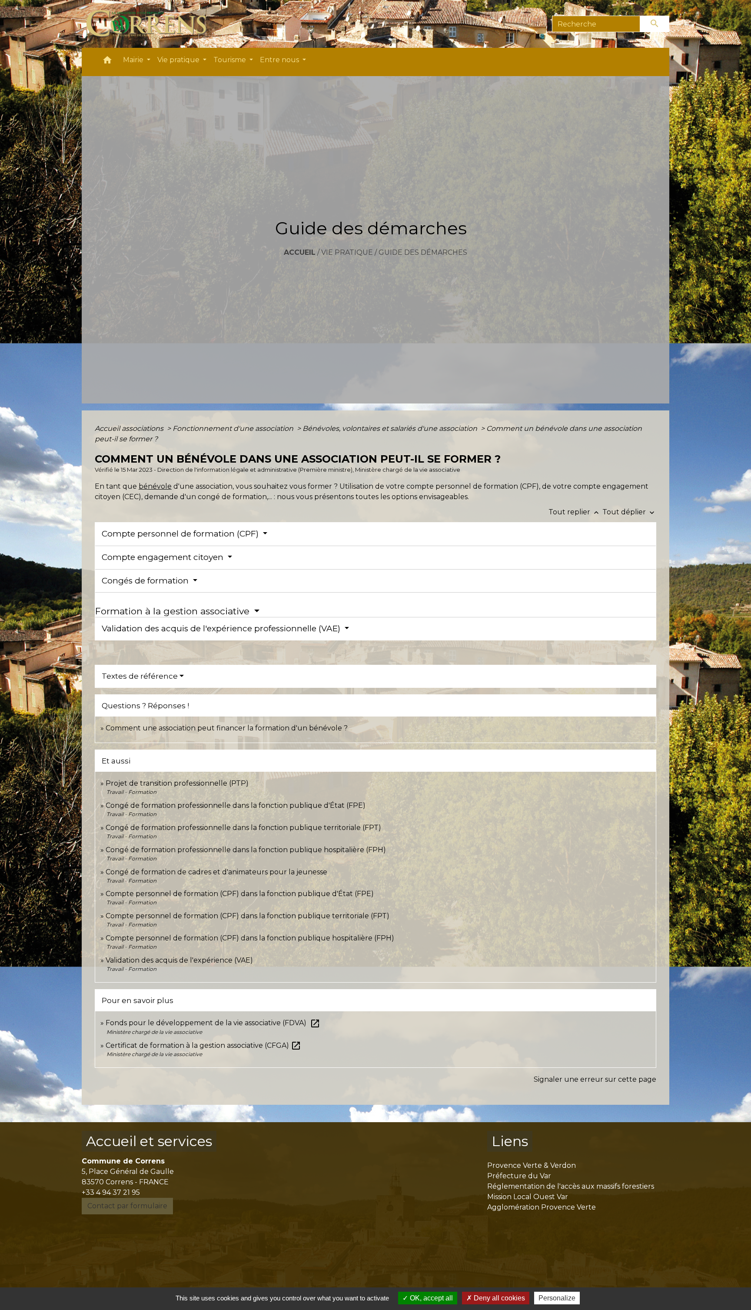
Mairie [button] (134, 60)
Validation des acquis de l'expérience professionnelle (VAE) (222, 628)
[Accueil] (151, 23)
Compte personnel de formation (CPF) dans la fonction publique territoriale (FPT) (247, 916)
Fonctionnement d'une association (234, 428)
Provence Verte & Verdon (531, 1165)
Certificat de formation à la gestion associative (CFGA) (203, 1045)
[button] (107, 62)
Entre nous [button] (280, 60)
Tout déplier (629, 512)
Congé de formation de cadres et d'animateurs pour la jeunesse (216, 872)
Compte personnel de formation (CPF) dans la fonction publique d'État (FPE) (240, 894)
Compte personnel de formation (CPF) (181, 534)
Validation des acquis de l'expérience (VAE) (179, 960)
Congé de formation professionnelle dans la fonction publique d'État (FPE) (236, 805)
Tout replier (574, 512)
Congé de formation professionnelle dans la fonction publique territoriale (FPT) (243, 827)
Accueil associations (130, 428)
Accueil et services (149, 1141)
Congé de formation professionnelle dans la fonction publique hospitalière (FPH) (246, 850)
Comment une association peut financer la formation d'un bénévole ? (227, 728)
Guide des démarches (423, 252)
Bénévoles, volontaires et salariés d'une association (390, 428)
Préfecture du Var (519, 1176)
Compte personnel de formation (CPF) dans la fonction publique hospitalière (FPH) (250, 938)
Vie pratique (347, 252)
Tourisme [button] (230, 60)
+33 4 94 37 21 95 (111, 1192)
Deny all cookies (498, 1298)
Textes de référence (140, 676)
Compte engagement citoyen (164, 557)
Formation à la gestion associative (173, 611)
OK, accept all (430, 1298)
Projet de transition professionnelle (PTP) (177, 783)
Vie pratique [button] (179, 60)
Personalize (556, 1298)
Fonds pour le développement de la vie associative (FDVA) (213, 1023)
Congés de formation (146, 581)
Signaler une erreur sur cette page (595, 1079)
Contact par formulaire (127, 1206)
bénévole (155, 486)
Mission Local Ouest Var (527, 1197)
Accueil (300, 252)
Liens (510, 1141)
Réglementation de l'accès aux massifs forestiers (570, 1186)
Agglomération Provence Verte (541, 1207)
